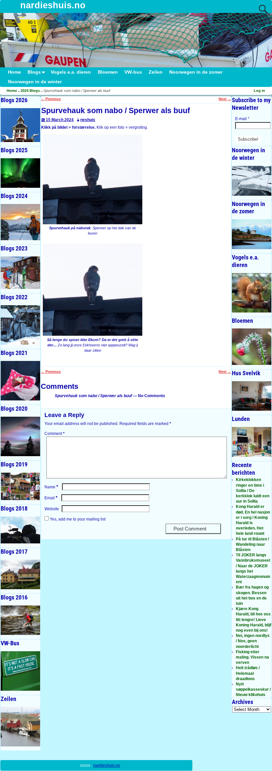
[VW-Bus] (20, 671)
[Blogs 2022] (20, 325)
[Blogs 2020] (20, 436)
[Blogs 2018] (20, 530)
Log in (259, 91)
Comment (54, 433)
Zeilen (156, 72)
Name (51, 487)
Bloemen (108, 72)
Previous (51, 99)
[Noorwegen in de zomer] (251, 234)
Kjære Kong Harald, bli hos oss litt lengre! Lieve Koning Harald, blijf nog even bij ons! (253, 619)
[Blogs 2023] (20, 272)
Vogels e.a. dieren (71, 72)
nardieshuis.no (53, 5)
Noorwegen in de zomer (196, 72)
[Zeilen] (20, 726)
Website (51, 509)
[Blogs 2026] (20, 125)
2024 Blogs (30, 91)
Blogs (34, 72)
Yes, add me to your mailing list (77, 519)
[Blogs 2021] (20, 380)
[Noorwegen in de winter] (251, 180)
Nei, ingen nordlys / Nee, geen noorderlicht (253, 641)
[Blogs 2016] (20, 620)
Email (50, 498)
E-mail (242, 118)
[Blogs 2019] (20, 486)
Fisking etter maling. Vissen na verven (252, 657)
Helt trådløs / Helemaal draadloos (248, 673)
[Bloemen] (251, 346)
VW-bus (133, 72)
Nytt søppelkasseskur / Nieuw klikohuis (253, 689)
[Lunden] (251, 441)
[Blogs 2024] (20, 222)
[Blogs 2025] (20, 173)
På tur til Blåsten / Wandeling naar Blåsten (252, 544)
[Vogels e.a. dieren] (251, 293)
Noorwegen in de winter (35, 81)
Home (14, 72)
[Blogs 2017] (20, 574)
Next (225, 99)
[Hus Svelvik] (251, 396)
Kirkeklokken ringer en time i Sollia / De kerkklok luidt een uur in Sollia (252, 490)
